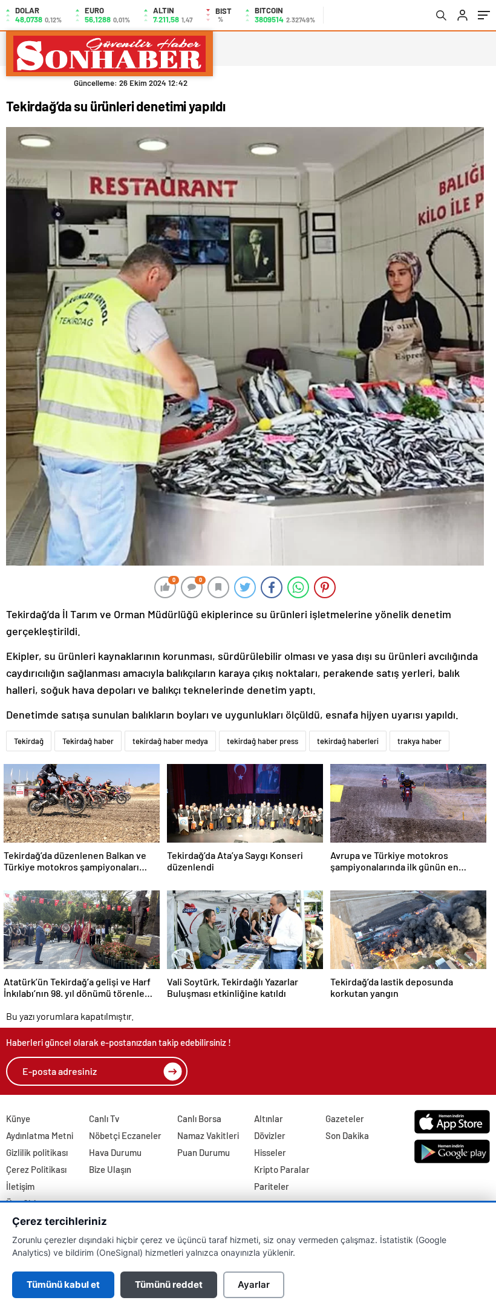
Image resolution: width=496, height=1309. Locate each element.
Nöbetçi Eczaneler (125, 1135)
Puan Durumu (203, 1152)
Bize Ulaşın (110, 1169)
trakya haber (419, 741)
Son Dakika (347, 1135)
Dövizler (270, 1135)
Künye (18, 1118)
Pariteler (271, 1186)
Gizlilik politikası (37, 1152)
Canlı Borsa (199, 1118)
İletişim (20, 1186)
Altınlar (268, 1118)
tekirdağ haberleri (348, 741)
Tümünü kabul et (63, 1284)
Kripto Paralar (282, 1169)
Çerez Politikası (36, 1169)
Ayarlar (254, 1284)
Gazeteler (344, 1118)
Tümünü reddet (169, 1284)
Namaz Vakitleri (208, 1135)
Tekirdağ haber (88, 741)
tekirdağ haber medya (170, 741)
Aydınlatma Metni (39, 1135)
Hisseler (270, 1152)
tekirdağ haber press (262, 741)
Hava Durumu (115, 1152)
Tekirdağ (29, 741)
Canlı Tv (104, 1118)
